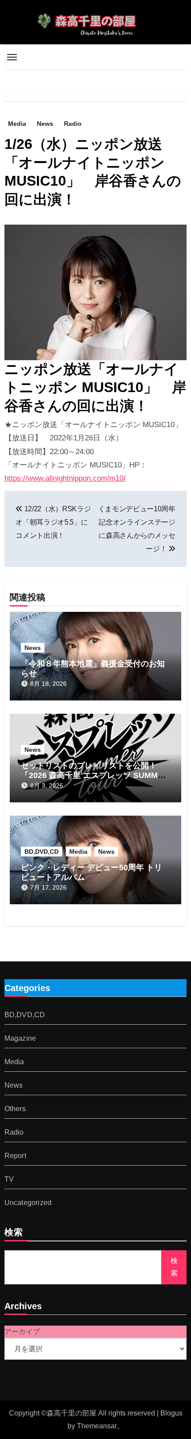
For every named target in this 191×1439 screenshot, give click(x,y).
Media (17, 123)
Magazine (20, 1038)
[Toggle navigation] (12, 57)
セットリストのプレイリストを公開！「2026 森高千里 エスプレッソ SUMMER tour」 (95, 775)
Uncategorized (28, 1202)
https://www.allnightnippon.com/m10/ (65, 478)
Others (15, 1108)
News (45, 123)
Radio (73, 123)
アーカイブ (22, 1331)
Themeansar (97, 1426)
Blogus (171, 1413)
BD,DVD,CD (41, 851)
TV (9, 1179)
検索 (13, 1233)
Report (15, 1155)
